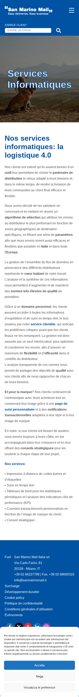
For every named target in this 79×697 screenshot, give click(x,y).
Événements (14, 615)
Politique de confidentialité (24, 603)
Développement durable (22, 592)
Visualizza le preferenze (39, 687)
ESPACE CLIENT (16, 25)
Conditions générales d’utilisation (29, 609)
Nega (39, 676)
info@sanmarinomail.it (30, 580)
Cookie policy (14, 597)
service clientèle (43, 324)
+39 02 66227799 (27, 574)
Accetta (39, 665)
